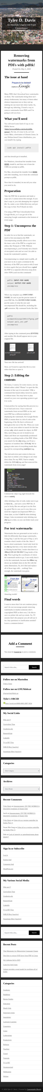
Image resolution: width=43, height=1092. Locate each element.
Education (6, 1004)
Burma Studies (8, 999)
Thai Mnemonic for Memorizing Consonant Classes (20, 951)
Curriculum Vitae (9, 724)
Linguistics (7, 1026)
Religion (6, 1045)
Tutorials (6, 1058)
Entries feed (7, 860)
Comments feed (8, 864)
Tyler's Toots (7, 684)
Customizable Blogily (34, 1089)
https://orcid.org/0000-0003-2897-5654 (18, 703)
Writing (5, 1076)
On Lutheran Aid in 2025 (11, 960)
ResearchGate (7, 733)
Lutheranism (7, 1035)
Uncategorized (8, 1067)
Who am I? (7, 720)
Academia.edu (8, 729)
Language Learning (9, 1022)
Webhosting (7, 1072)
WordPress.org (8, 869)
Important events (9, 1013)
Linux (5, 1031)
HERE (6, 164)
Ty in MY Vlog (8, 742)
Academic (6, 990)
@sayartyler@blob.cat (10, 693)
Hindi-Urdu (7, 1008)
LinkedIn (6, 738)
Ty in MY (6, 1063)
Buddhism (6, 995)
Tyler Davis (7, 806)
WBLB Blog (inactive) (11, 747)
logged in (17, 652)
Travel (5, 1054)
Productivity (7, 1040)
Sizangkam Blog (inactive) (12, 752)
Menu (4, 4)
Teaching (6, 1049)
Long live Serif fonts (10, 965)
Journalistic (7, 1017)
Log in (5, 855)
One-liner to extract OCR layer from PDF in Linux (20, 956)
